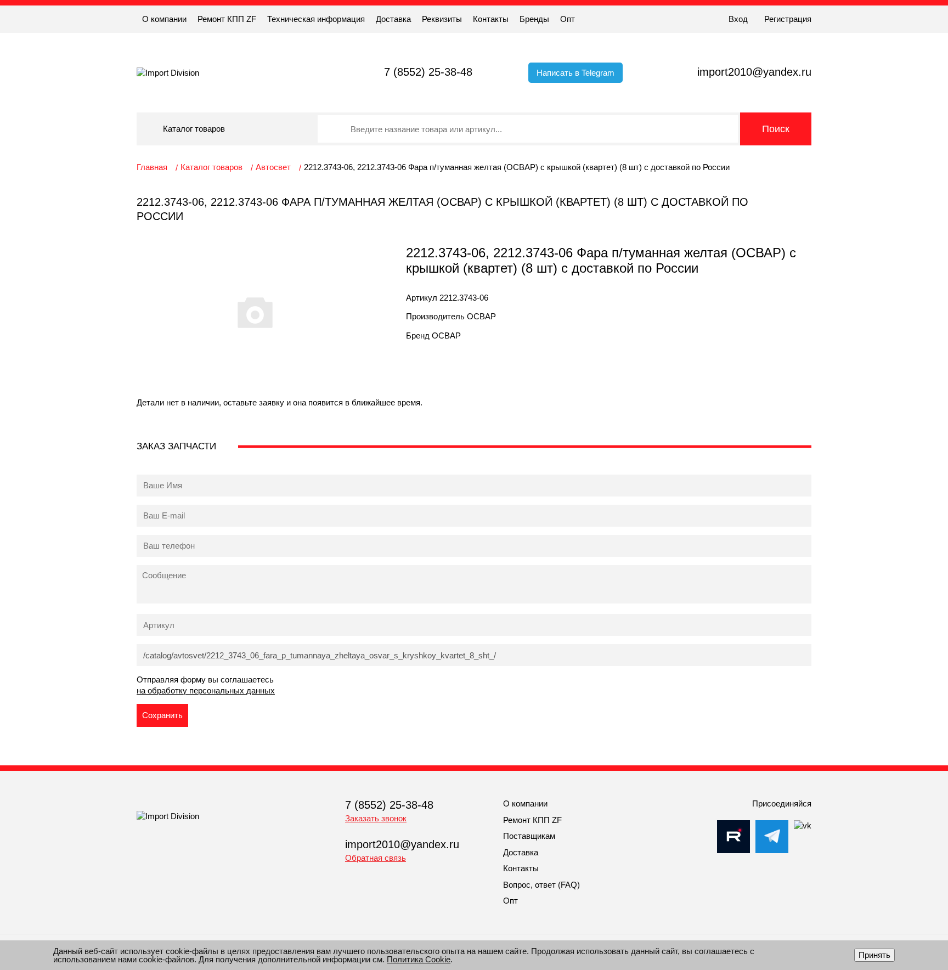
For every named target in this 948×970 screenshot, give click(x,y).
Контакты (491, 19)
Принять (874, 955)
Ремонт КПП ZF (227, 19)
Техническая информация (316, 19)
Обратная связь (375, 857)
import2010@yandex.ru (754, 72)
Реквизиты (442, 19)
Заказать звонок (376, 818)
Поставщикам (529, 836)
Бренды (534, 19)
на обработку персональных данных (206, 690)
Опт (567, 19)
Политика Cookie (418, 959)
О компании (164, 19)
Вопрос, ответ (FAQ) (541, 884)
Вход (738, 19)
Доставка (393, 19)
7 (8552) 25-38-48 (428, 72)
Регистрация (787, 19)
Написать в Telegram (575, 72)
